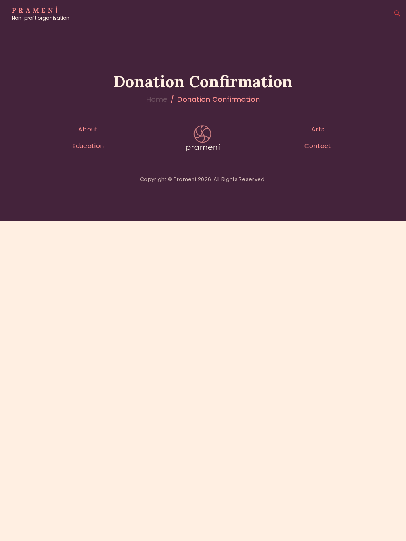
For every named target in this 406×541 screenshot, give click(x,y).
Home (156, 99)
